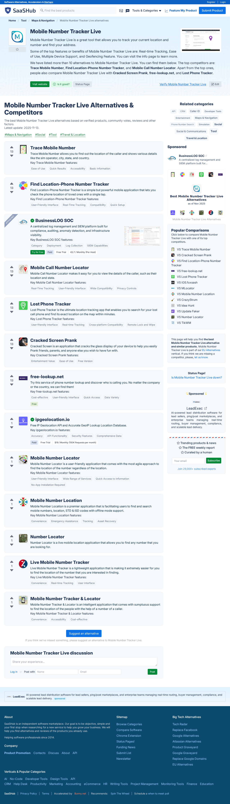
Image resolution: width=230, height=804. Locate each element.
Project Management (144, 784)
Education (206, 784)
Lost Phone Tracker (197, 73)
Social (218, 124)
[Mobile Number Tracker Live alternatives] (17, 36)
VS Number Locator (189, 317)
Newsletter (123, 758)
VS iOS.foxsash (186, 282)
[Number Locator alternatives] (23, 538)
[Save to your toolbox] (17, 49)
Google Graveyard (184, 753)
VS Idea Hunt (185, 305)
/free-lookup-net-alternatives (27, 372)
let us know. (201, 357)
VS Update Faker (188, 311)
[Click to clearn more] (115, 697)
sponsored (59, 698)
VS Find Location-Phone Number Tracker (196, 263)
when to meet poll (158, 793)
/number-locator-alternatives (26, 532)
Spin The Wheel (120, 793)
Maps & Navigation (206, 117)
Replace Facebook (184, 730)
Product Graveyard (185, 747)
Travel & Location (196, 138)
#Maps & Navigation (18, 134)
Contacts (39, 753)
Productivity (38, 784)
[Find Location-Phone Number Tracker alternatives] (23, 185)
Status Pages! (125, 741)
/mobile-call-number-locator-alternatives (34, 263)
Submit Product (212, 10)
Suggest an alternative (84, 633)
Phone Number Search (182, 124)
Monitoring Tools (172, 784)
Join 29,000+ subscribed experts (197, 468)
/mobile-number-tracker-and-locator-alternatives (40, 594)
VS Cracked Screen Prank (193, 255)
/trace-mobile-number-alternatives (30, 143)
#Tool (53, 134)
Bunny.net (80, 793)
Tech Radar (180, 724)
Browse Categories (129, 724)
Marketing (56, 784)
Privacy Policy (28, 793)
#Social (40, 134)
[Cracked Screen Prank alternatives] (23, 342)
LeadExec (195, 408)
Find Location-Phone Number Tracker (95, 68)
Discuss (53, 753)
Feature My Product (183, 10)
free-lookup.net (161, 73)
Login (223, 2)
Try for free (37, 252)
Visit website (39, 84)
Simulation (204, 124)
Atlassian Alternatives (186, 741)
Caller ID (195, 111)
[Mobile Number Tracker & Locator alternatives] (23, 600)
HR (105, 784)
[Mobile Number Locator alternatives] (23, 459)
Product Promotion (17, 753)
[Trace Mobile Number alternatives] (23, 149)
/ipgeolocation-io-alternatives (27, 415)
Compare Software (129, 730)
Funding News (125, 747)
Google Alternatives (185, 735)
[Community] (127, 10)
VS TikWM (183, 323)
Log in (14, 671)
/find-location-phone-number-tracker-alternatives (40, 180)
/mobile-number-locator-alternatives (31, 454)
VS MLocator (185, 288)
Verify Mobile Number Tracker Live (183, 84)
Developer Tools (213, 111)
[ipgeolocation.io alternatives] (23, 421)
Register (211, 2)
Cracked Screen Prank (130, 73)
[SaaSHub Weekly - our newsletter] (121, 10)
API (173, 111)
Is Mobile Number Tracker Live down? (196, 377)
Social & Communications (191, 131)
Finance (192, 784)
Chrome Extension (128, 735)
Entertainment (183, 118)
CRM (182, 111)
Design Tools (59, 779)
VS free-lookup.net (189, 271)
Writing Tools (119, 784)
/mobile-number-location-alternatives (32, 496)
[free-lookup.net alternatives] (23, 378)
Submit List (123, 753)
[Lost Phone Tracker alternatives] (23, 305)
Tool (214, 131)
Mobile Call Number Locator (154, 68)
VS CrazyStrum (186, 300)
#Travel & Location (72, 134)
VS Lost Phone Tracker (191, 276)
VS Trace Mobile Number (193, 249)
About (66, 753)
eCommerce (92, 784)
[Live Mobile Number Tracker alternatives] (23, 564)
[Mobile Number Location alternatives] (23, 502)
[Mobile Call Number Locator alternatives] (23, 269)
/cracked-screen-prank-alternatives (31, 336)
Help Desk (20, 784)
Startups (48, 2)
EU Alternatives (211, 350)
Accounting (73, 784)
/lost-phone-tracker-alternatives (28, 300)
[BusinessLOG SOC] (23, 222)
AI (5, 779)
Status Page (82, 84)
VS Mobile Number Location (195, 294)
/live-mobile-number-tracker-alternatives (34, 558)
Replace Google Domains (189, 758)
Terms (45, 793)
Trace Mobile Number (47, 68)
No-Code (16, 779)
